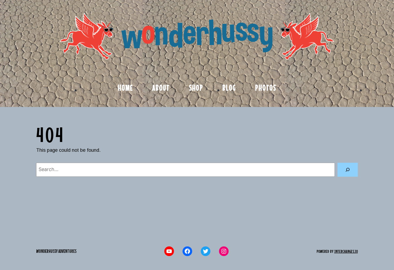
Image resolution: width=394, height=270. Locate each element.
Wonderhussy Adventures (56, 251)
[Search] (347, 170)
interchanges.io (346, 251)
